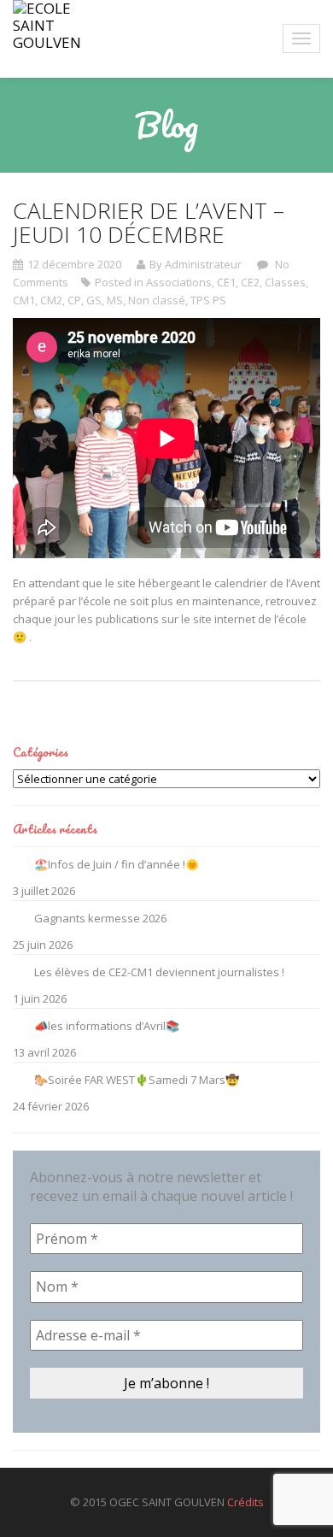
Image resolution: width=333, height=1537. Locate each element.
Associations (179, 282)
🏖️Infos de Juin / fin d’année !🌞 (116, 864)
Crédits (245, 1502)
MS (115, 300)
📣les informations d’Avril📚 (106, 1026)
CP (74, 300)
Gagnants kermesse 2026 (100, 918)
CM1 (24, 300)
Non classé (156, 300)
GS (94, 300)
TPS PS (208, 300)
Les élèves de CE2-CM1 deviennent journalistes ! (159, 972)
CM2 (51, 300)
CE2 (250, 282)
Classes (285, 282)
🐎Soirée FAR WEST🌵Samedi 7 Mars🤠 (136, 1079)
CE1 (226, 282)
